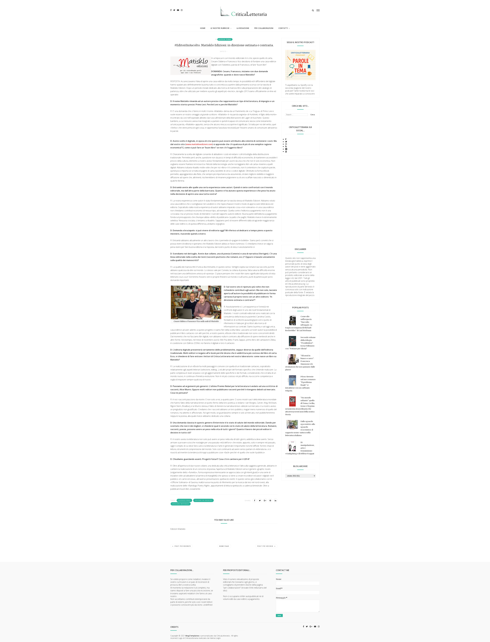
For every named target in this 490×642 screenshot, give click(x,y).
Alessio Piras (225, 39)
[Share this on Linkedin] (275, 500)
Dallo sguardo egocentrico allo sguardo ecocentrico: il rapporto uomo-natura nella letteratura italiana (300, 428)
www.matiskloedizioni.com (199, 144)
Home (202, 28)
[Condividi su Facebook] (255, 500)
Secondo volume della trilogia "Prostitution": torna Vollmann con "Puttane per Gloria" (300, 343)
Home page (224, 546)
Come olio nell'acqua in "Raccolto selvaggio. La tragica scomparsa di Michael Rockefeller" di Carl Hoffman (298, 323)
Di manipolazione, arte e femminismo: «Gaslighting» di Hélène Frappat (299, 448)
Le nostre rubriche (220, 28)
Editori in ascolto (203, 500)
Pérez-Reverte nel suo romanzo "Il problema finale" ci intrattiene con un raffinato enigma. (300, 383)
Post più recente (183, 546)
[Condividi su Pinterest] (270, 500)
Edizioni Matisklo (181, 504)
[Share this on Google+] (265, 500)
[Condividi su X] (260, 500)
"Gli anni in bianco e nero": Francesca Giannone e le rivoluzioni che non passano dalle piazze (300, 362)
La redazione (243, 28)
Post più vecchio (265, 546)
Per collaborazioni (263, 28)
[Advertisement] (300, 200)
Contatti (283, 28)
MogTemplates (192, 635)
